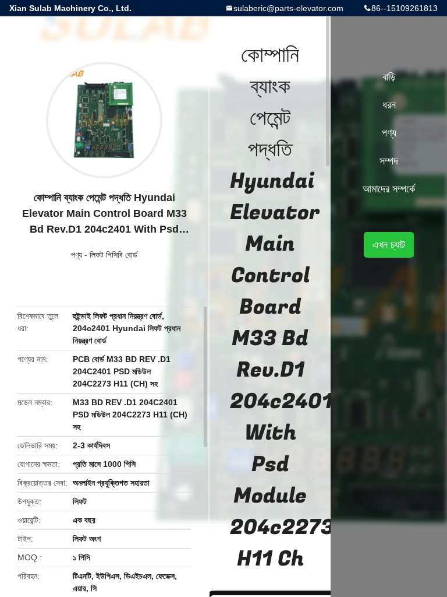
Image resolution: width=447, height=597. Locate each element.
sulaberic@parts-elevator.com (288, 8)
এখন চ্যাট (388, 245)
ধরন (389, 105)
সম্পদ (388, 161)
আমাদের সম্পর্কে (389, 189)
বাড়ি (389, 77)
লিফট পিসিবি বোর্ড (113, 254)
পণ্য (76, 254)
